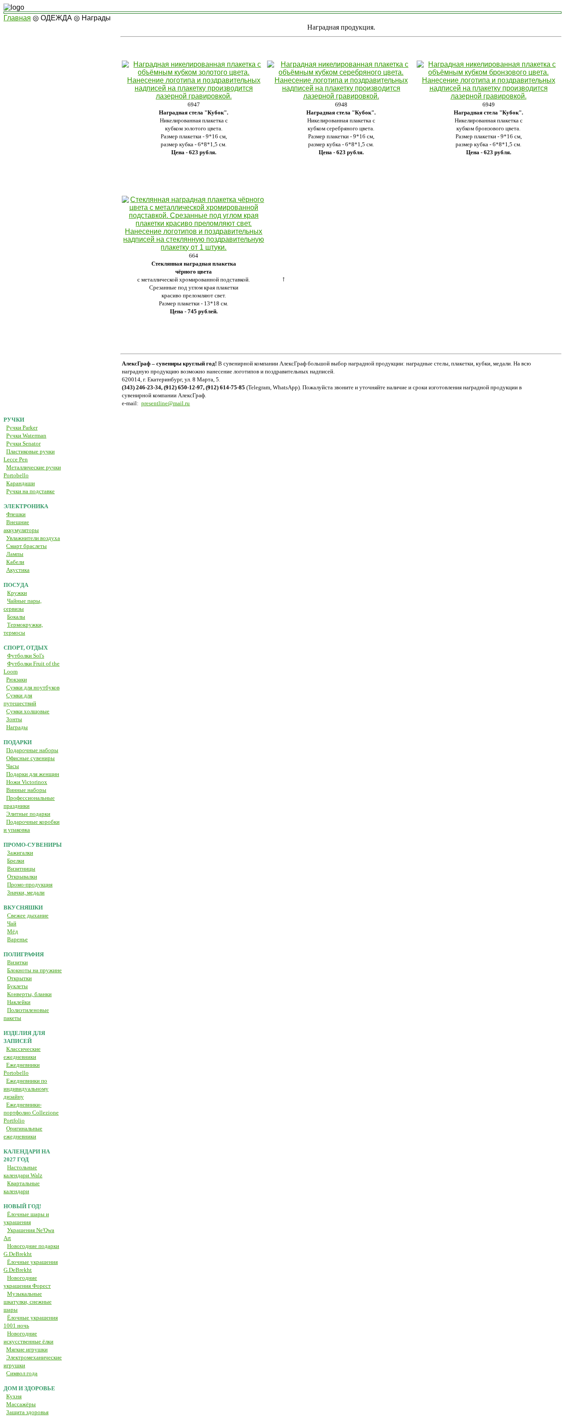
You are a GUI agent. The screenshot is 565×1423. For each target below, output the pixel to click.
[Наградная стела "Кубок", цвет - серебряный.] (341, 96)
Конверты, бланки (29, 994)
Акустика (18, 570)
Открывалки (22, 876)
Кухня (14, 1396)
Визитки (17, 962)
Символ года (22, 1373)
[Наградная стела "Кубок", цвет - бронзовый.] (488, 96)
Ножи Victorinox (26, 782)
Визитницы (21, 868)
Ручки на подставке (30, 491)
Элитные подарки (28, 813)
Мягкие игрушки (27, 1349)
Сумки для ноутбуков (33, 687)
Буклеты (17, 986)
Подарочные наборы (32, 750)
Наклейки (18, 1002)
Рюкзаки (16, 679)
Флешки (16, 514)
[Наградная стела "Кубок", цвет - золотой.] (193, 96)
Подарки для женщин (32, 774)
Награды (17, 727)
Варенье (17, 939)
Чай (11, 923)
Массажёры (21, 1404)
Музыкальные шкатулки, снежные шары (28, 1301)
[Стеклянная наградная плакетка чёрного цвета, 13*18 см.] (193, 247)
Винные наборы (26, 790)
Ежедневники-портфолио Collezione (31, 1112)
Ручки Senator (23, 443)
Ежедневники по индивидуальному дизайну (26, 1088)
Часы (12, 766)
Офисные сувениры (30, 758)
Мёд (12, 931)
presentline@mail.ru (165, 403)
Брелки (15, 860)
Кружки (17, 593)
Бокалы (16, 616)
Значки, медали (26, 892)
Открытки (19, 978)
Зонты (14, 719)
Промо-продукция (30, 884)
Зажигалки (20, 852)
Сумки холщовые (27, 711)
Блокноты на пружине (34, 970)
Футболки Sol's (25, 655)
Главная (17, 18)
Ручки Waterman (26, 435)
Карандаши (20, 483)
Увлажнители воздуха (33, 538)
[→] (282, 12)
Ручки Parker (22, 427)
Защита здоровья (27, 1412)
